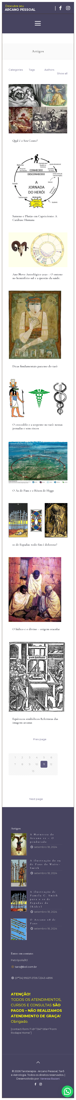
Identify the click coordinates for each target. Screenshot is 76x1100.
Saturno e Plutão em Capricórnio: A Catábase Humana (34, 218)
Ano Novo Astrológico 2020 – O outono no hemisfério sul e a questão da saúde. (37, 276)
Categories (16, 69)
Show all (62, 73)
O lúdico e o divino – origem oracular (36, 629)
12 (51, 764)
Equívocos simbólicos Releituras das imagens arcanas (35, 721)
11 (44, 764)
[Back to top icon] (38, 1062)
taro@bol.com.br (26, 966)
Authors (49, 69)
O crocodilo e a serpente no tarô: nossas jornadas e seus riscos (37, 426)
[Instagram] (41, 1084)
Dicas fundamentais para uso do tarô (34, 366)
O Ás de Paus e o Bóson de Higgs (33, 491)
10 (36, 764)
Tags (32, 69)
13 (33, 771)
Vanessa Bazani (50, 1078)
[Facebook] (35, 1084)
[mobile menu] (38, 23)
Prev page (39, 739)
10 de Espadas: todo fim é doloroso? (34, 545)
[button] (67, 1091)
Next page (36, 798)
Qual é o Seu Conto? (25, 141)
